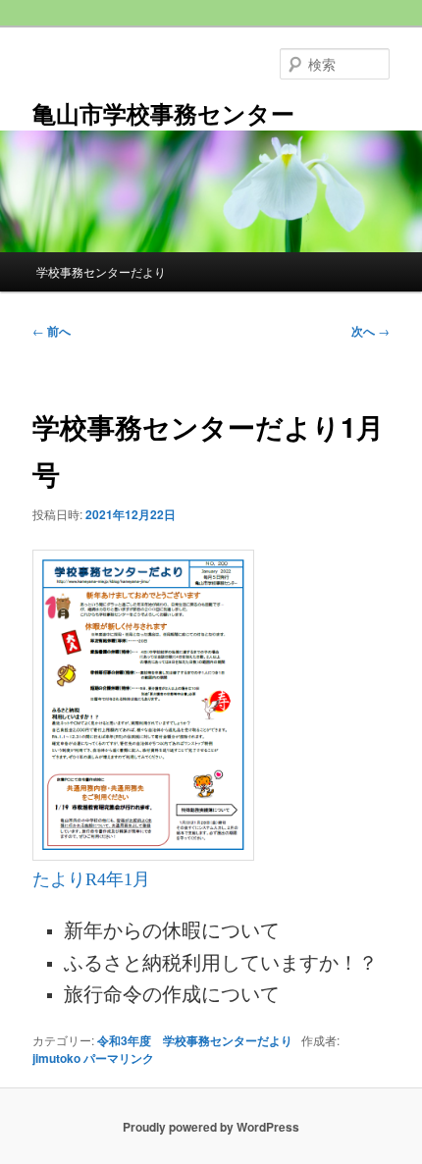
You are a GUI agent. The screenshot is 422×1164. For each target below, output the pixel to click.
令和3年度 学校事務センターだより (194, 1040)
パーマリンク (118, 1058)
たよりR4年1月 (91, 879)
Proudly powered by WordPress (211, 1127)
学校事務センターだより (101, 271)
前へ (51, 331)
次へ (370, 331)
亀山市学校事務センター (163, 113)
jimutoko (56, 1058)
